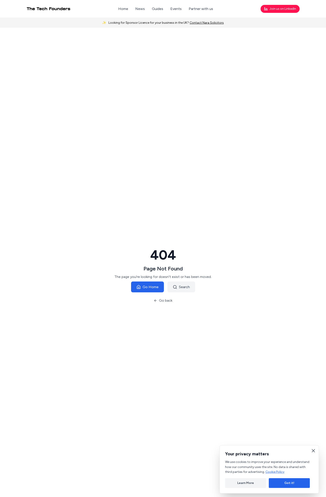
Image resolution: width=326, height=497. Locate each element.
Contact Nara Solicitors (207, 23)
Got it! (289, 483)
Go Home (151, 287)
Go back (165, 300)
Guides (157, 9)
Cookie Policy (274, 472)
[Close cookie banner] (313, 450)
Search (184, 287)
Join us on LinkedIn (282, 9)
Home (123, 9)
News (140, 9)
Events (176, 9)
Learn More (245, 483)
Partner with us (201, 9)
